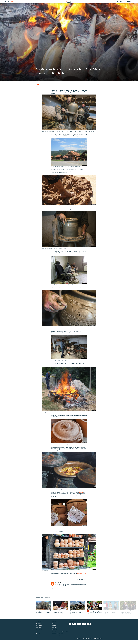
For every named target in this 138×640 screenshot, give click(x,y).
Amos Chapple (39, 78)
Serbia (12, 1)
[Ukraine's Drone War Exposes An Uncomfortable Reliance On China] (77, 605)
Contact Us (38, 635)
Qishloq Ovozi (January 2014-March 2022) (60, 631)
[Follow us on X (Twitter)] (80, 624)
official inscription (63, 330)
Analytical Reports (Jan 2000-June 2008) (60, 635)
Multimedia (54, 629)
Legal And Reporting (39, 631)
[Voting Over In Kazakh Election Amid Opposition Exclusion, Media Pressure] (111, 605)
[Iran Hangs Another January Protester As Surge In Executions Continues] (94, 605)
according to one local (81, 573)
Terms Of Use (38, 627)
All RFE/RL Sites (39, 633)
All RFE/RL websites (130, 1)
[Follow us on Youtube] (70, 624)
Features (54, 625)
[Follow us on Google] (78, 624)
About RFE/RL (38, 623)
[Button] (37, 85)
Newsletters (54, 627)
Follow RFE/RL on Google (121, 1)
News (53, 623)
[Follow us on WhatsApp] (88, 624)
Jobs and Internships (39, 629)
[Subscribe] (90, 624)
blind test (81, 492)
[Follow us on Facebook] (83, 624)
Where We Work (39, 625)
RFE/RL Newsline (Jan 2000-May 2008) (59, 633)
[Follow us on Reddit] (73, 624)
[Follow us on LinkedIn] (85, 624)
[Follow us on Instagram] (75, 624)
